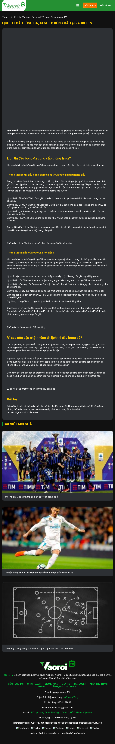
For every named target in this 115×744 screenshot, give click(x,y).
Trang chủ (7, 17)
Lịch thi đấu (13, 130)
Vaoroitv (77, 133)
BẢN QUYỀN (80, 684)
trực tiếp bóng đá (70, 733)
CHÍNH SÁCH (34, 684)
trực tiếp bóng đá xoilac (45, 733)
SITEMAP (71, 686)
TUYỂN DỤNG (55, 686)
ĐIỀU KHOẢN (51, 684)
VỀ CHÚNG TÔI (16, 684)
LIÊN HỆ (66, 684)
